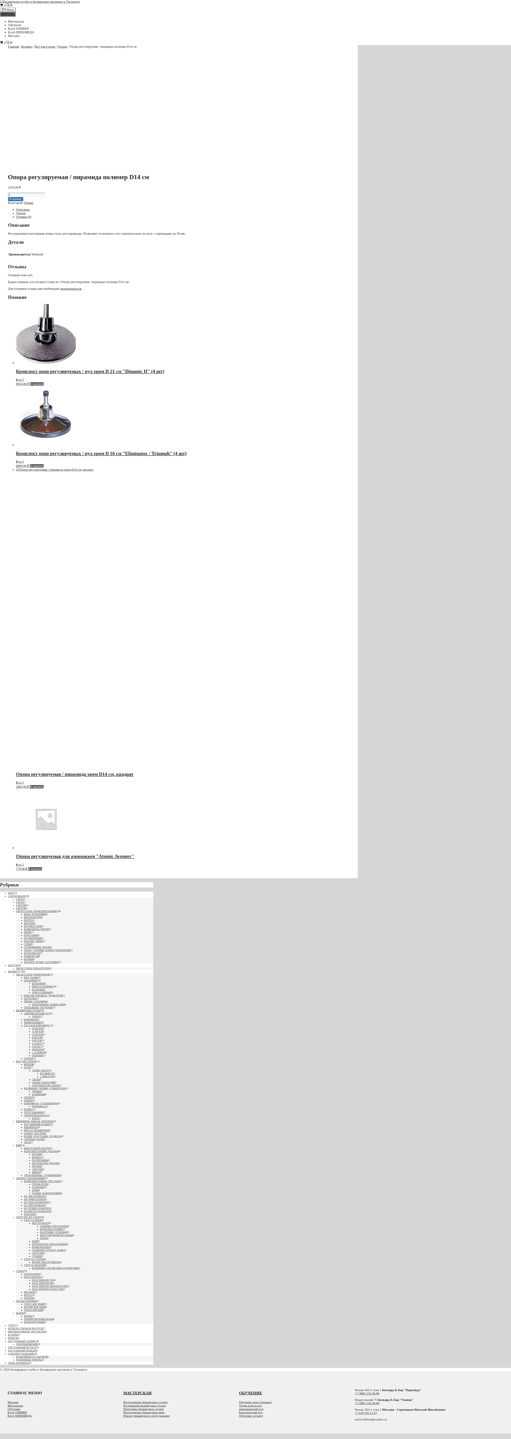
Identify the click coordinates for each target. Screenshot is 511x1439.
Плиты (28, 1100)
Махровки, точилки (53, 1232)
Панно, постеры (35, 1133)
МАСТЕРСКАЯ (137, 1393)
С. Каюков (39, 1052)
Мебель (13, 1338)
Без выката (47, 1073)
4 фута (20, 902)
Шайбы (28, 959)
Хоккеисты (31, 956)
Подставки (31, 935)
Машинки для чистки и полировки (55, 1268)
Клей (35, 1241)
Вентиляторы (33, 917)
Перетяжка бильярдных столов (143, 1409)
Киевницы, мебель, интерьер (34, 1121)
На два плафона (35, 1196)
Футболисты (32, 953)
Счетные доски (34, 1139)
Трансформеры (18, 1363)
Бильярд (26, 46)
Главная (13, 46)
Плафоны (38, 1187)
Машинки (38, 1094)
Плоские (30, 1214)
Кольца (37, 1157)
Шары (20, 1313)
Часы (27, 1142)
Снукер (29, 1058)
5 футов (21, 905)
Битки (28, 1316)
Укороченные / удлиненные (42, 1175)
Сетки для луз (41, 1070)
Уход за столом (34, 1259)
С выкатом (47, 1076)
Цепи (35, 1190)
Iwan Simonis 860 (42, 1283)
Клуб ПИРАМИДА (21, 32)
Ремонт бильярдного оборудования (146, 1415)
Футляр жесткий (35, 1307)
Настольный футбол (22, 1347)
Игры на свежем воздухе (26, 1328)
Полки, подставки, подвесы (42, 1136)
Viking (36, 1016)
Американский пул (37, 1013)
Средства (38, 1253)
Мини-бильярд (33, 1022)
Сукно (20, 1271)
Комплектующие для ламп (42, 1181)
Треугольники (33, 1112)
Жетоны (29, 923)
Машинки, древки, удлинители (44, 1088)
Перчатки (30, 998)
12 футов (37, 1034)
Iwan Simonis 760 (42, 1280)
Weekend (38, 1049)
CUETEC (36, 1046)
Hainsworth (32, 1274)
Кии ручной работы (37, 1148)
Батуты (13, 965)
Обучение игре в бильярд (255, 1402)
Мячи (27, 932)
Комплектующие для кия (41, 1151)
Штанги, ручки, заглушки (41, 962)
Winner (29, 1298)
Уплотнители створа (46, 1085)
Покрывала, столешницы (41, 1103)
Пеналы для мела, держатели (43, 995)
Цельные (37, 1055)
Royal (28, 1295)
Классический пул (250, 1412)
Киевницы (31, 1127)
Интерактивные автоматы (27, 1331)
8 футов (37, 1037)
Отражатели (40, 1184)
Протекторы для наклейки (49, 1244)
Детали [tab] (21, 213)
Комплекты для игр (37, 929)
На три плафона (35, 1205)
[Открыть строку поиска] (9, 5)
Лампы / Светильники (30, 1178)
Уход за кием (33, 1220)
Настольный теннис (22, 1341)
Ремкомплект (41, 1247)
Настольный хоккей (22, 1350)
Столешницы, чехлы (37, 947)
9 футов (37, 1040)
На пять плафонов (36, 1202)
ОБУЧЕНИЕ (250, 1393)
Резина (28, 1109)
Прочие (37, 1166)
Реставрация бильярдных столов (144, 1405)
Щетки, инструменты (46, 1262)
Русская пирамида (37, 1025)
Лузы (27, 1067)
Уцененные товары (29, 1360)
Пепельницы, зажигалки (48, 1004)
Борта (36, 1118)
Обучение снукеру (251, 1415)
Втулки (37, 1154)
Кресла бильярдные (37, 1130)
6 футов (21, 908)
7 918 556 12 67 (366, 1413)
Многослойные (42, 986)
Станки (37, 1256)
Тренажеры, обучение (38, 1007)
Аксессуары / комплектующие (36, 911)
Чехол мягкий (33, 1310)
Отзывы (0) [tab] (23, 216)
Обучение (14, 25)
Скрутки (37, 1169)
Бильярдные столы (28, 1010)
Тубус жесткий (34, 1304)
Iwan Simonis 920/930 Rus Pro (50, 1286)
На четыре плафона (37, 1208)
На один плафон (35, 1199)
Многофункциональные (56, 1235)
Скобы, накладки (43, 1082)
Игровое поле (33, 926)
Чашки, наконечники (46, 1193)
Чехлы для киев (26, 1301)
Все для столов (45, 46)
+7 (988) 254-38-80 (367, 1393)
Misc (11, 893)
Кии (18, 1145)
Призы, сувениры (35, 1001)
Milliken (30, 1292)
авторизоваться (70, 288)
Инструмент (40, 1223)
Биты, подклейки (35, 914)
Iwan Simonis (32, 1277)
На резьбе (38, 989)
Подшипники (33, 938)
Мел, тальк (31, 977)
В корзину (16, 199)
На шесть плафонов (37, 1211)
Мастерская (16, 21)
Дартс (12, 1325)
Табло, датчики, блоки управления (47, 950)
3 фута (20, 899)
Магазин (14, 36)
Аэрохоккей (16, 896)
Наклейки (30, 980)
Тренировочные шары (38, 1319)
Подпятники (40, 1160)
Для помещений (27, 1344)
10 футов (37, 1028)
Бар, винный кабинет (38, 1124)
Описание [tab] (23, 209)
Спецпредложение (21, 1353)
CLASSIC (37, 1043)
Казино (13, 1334)
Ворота (29, 920)
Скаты (36, 1079)
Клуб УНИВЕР (18, 28)
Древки (36, 1091)
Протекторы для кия (45, 1163)
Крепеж (29, 1064)
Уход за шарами (35, 1265)
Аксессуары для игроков (33, 974)
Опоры (62, 46)
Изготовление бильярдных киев (143, 1412)
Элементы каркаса (36, 1115)
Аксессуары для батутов (32, 968)
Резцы (44, 1238)
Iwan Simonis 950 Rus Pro (48, 1289)
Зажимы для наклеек (54, 1226)
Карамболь (31, 1019)
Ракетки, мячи (33, 941)
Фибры (36, 1172)
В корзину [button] (37, 384)
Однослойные (41, 992)
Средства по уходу (28, 1217)
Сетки (28, 944)
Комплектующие (51, 1229)
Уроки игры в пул (250, 1405)
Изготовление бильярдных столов (145, 1402)
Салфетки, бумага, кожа (48, 1250)
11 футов (37, 1031)
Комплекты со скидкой (32, 1357)
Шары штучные (34, 1322)
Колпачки (38, 983)
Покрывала (39, 1106)
